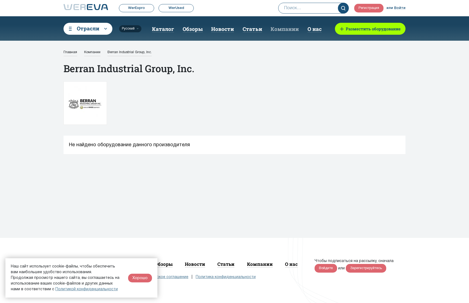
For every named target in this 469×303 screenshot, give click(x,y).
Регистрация (369, 8)
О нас (315, 28)
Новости (222, 28)
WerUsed (176, 8)
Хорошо (140, 278)
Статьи (252, 28)
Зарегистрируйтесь (366, 268)
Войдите (326, 268)
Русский (128, 28)
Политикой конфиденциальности (86, 289)
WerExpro (136, 8)
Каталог (163, 28)
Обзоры (193, 28)
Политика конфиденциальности (226, 277)
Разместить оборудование (373, 28)
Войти (399, 8)
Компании (285, 28)
